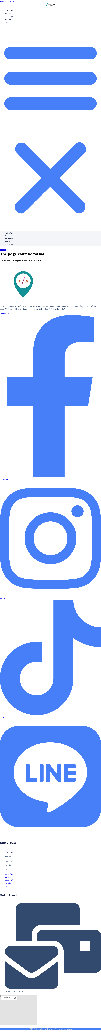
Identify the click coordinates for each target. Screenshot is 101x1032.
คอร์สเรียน (9, 10)
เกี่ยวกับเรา (9, 22)
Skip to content (7, 1)
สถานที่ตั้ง (8, 19)
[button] (50, 127)
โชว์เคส (8, 13)
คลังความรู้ (9, 16)
